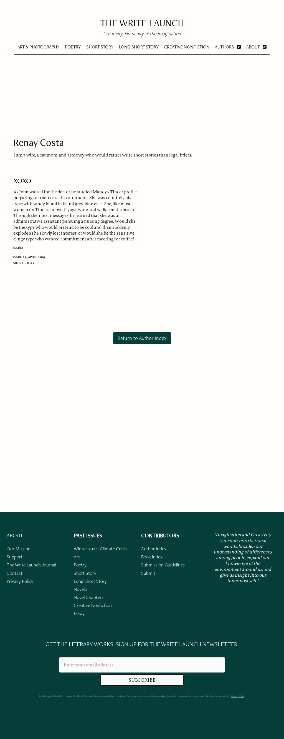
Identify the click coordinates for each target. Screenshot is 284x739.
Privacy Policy (237, 696)
